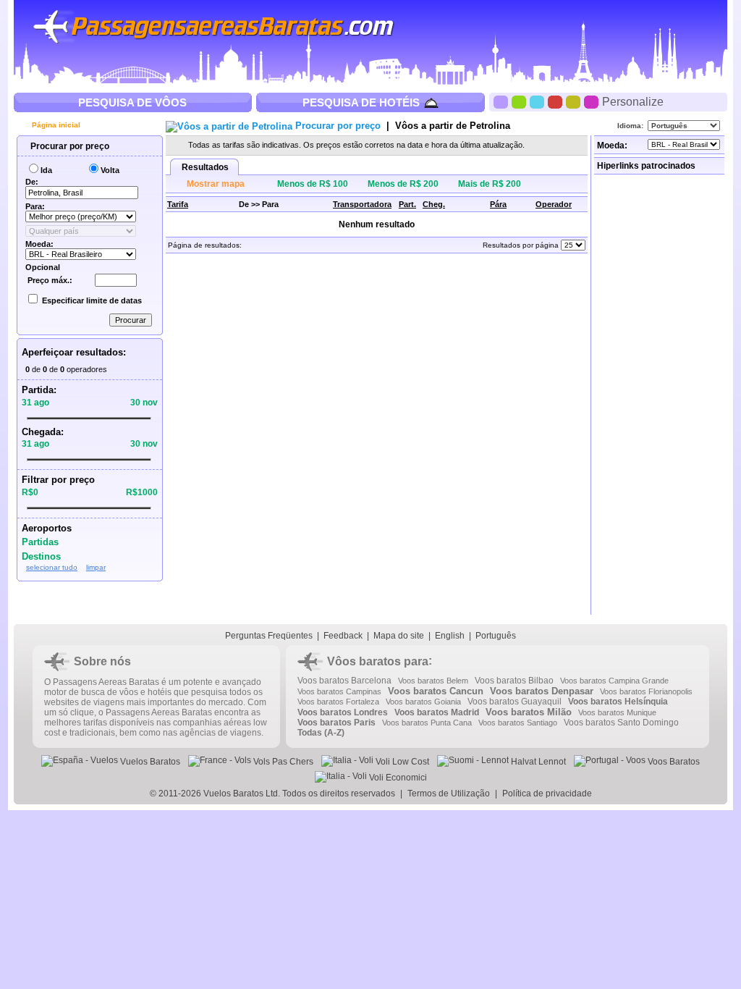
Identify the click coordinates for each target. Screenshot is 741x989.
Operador (553, 204)
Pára (498, 204)
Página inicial (55, 125)
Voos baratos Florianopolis (646, 691)
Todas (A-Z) (320, 733)
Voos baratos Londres (342, 712)
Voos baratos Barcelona (344, 681)
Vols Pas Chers (282, 762)
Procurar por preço (68, 146)
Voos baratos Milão (529, 712)
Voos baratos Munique (617, 712)
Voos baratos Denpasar (541, 691)
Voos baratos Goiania (423, 701)
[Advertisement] (661, 394)
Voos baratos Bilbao (514, 681)
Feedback (343, 636)
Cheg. (434, 204)
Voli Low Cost (401, 762)
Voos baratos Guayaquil (514, 701)
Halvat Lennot (537, 762)
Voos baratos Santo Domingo (621, 722)
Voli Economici (397, 778)
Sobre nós (102, 661)
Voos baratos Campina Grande (614, 680)
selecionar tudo (51, 567)
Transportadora (362, 204)
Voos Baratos (672, 762)
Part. (407, 204)
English (450, 636)
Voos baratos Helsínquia (618, 701)
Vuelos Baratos (149, 762)
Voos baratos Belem (433, 680)
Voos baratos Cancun (435, 691)
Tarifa (177, 204)
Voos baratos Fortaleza (338, 701)
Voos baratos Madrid (436, 712)
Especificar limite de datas (92, 300)
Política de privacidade (547, 793)
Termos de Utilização (448, 793)
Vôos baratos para (377, 661)
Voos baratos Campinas (339, 691)
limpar (96, 567)
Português (495, 636)
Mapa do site (398, 636)
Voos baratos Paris (336, 722)
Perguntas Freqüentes (269, 636)
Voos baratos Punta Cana (427, 722)
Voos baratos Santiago (517, 722)
